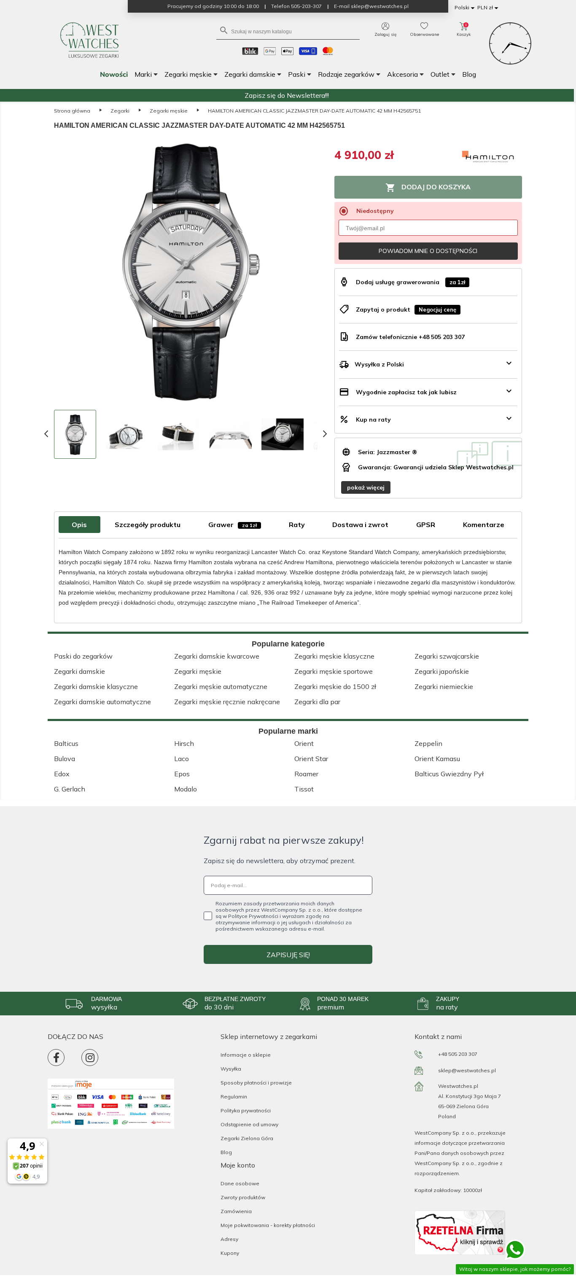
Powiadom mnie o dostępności (428, 251)
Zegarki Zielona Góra (247, 1138)
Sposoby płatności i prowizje (256, 1082)
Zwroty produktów (243, 1197)
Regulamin (234, 1096)
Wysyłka (231, 1069)
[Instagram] (89, 1057)
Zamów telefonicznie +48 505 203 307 (410, 337)
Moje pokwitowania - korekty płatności (268, 1225)
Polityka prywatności (246, 1110)
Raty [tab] (297, 524)
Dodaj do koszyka (428, 188)
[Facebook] (56, 1057)
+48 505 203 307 (457, 1054)
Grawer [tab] (232, 524)
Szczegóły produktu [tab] (147, 524)
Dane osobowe (240, 1183)
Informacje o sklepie (246, 1055)
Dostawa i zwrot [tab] (360, 524)
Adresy (229, 1239)
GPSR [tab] (425, 524)
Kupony (230, 1253)
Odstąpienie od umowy (249, 1124)
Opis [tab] (79, 524)
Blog (226, 1152)
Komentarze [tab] (483, 524)
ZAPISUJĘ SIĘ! (288, 954)
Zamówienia (236, 1211)
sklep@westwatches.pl (467, 1070)
